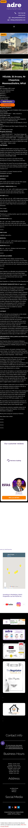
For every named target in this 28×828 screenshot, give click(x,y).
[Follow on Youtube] (15, 807)
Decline (7, 826)
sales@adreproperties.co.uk (18, 17)
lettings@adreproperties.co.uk (17, 20)
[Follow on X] (12, 807)
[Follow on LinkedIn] (18, 807)
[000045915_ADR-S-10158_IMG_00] (14, 43)
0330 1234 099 (21, 13)
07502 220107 (21, 15)
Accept (2, 826)
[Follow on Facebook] (9, 807)
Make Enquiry (7, 101)
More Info (23, 824)
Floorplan (7, 105)
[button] (4, 604)
